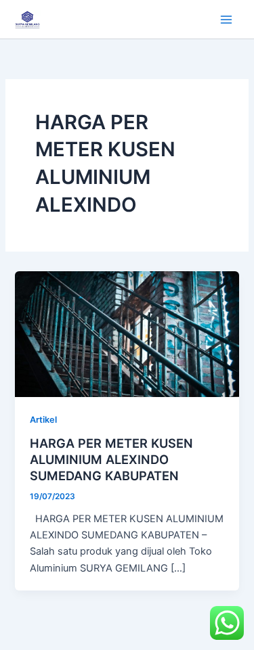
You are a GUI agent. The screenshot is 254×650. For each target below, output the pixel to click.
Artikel (43, 420)
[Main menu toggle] (226, 19)
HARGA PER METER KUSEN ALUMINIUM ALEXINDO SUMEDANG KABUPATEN (111, 459)
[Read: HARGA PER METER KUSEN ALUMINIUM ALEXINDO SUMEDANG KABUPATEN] (126, 333)
